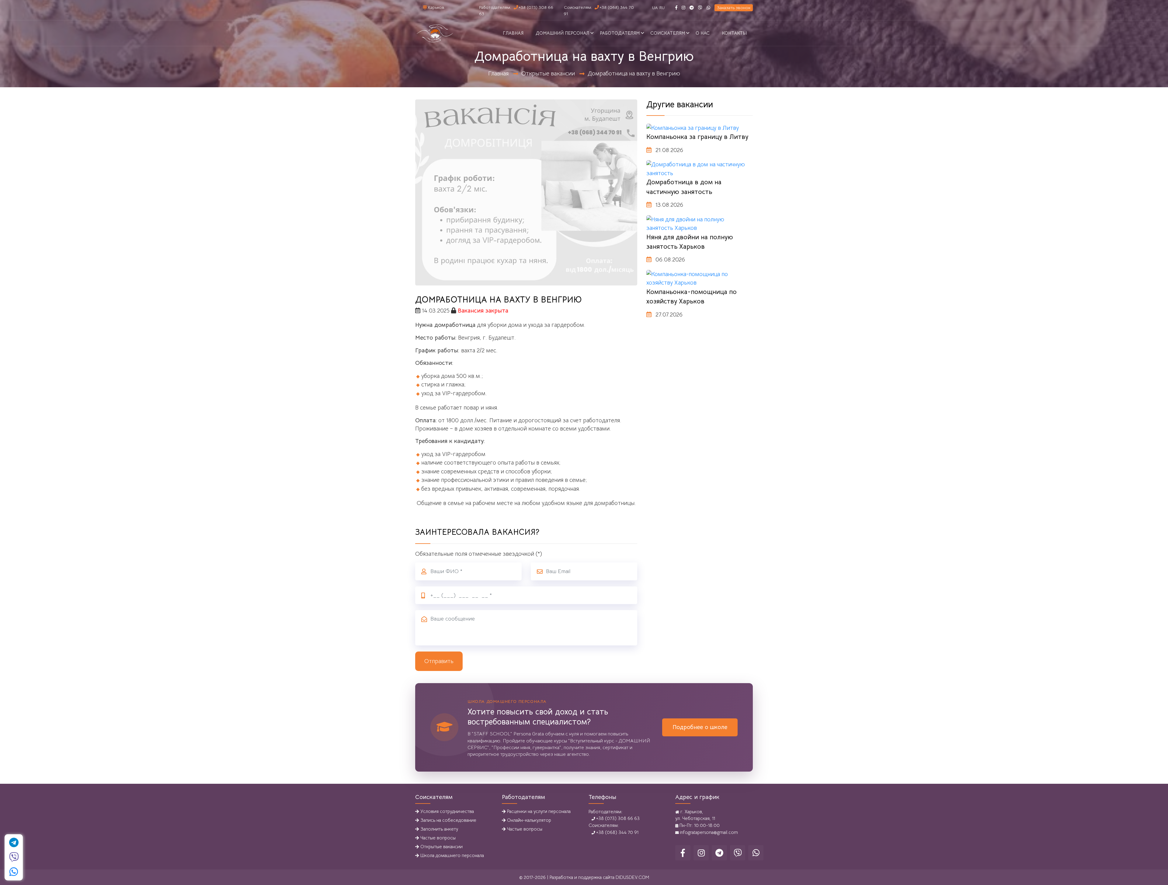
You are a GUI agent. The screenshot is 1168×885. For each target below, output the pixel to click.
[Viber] (700, 7)
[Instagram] (683, 7)
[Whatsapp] (708, 7)
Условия (447, 811)
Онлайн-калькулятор (529, 820)
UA (655, 7)
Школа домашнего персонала (452, 855)
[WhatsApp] (13, 872)
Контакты (734, 33)
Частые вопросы (438, 838)
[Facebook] (676, 7)
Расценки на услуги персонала (539, 811)
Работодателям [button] (620, 33)
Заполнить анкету (439, 829)
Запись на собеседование (448, 820)
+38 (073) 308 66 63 (617, 818)
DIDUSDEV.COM (632, 877)
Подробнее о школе (700, 727)
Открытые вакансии (548, 73)
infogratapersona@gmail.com (708, 832)
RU (662, 7)
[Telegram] (692, 7)
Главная (513, 33)
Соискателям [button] (667, 33)
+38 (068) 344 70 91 (616, 832)
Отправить (439, 661)
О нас (703, 33)
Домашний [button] (562, 33)
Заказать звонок (733, 7)
